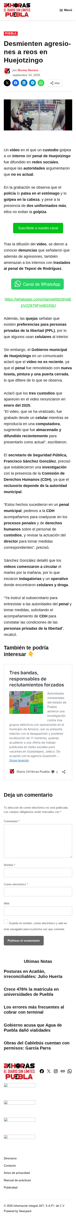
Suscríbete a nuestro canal (38, 228)
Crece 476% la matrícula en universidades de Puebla (31, 992)
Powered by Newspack (18, 1211)
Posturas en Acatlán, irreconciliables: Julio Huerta (33, 974)
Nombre (9, 865)
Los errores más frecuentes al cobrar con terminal (34, 1009)
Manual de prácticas (17, 1180)
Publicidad (11, 1187)
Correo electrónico (16, 884)
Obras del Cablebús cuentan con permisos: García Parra (36, 1045)
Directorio (10, 1158)
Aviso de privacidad (17, 1172)
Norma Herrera (28, 70)
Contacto (10, 1165)
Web (6, 903)
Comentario (12, 821)
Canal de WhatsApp (41, 284)
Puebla (10, 33)
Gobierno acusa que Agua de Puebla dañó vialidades (33, 1028)
